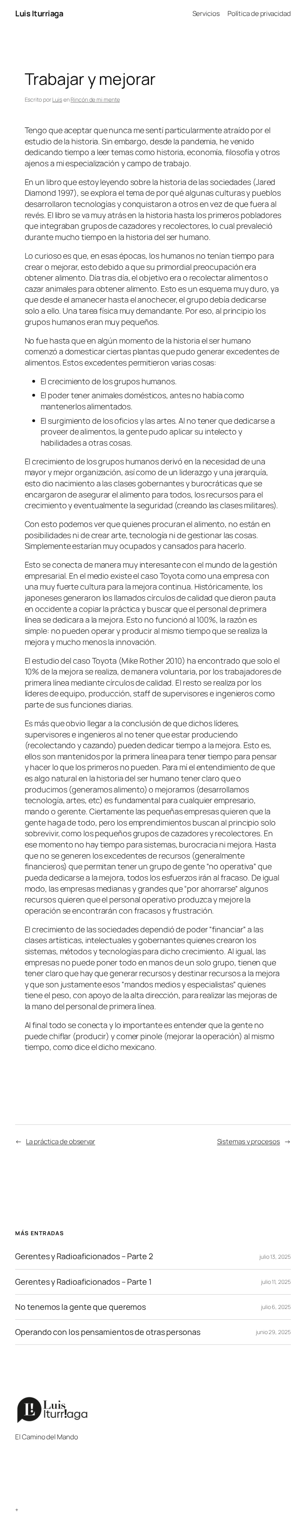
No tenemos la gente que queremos (80, 1307)
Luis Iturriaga (39, 13)
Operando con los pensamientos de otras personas (107, 1332)
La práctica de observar (60, 1141)
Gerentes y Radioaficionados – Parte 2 (84, 1256)
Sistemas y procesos (248, 1141)
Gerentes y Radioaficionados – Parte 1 (83, 1281)
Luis (57, 99)
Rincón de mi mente (95, 99)
